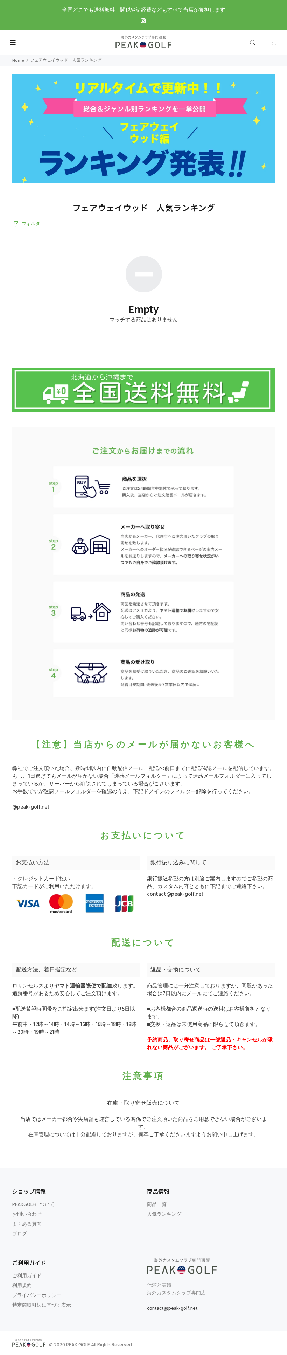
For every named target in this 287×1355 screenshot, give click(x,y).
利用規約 (22, 1286)
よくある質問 (27, 1224)
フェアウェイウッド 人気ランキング (66, 60)
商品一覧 (157, 1205)
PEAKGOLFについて (33, 1205)
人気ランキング (164, 1214)
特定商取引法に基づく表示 (41, 1305)
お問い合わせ (27, 1214)
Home (18, 60)
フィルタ (31, 223)
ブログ (19, 1234)
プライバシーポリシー (36, 1296)
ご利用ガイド (27, 1276)
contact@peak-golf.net (175, 894)
